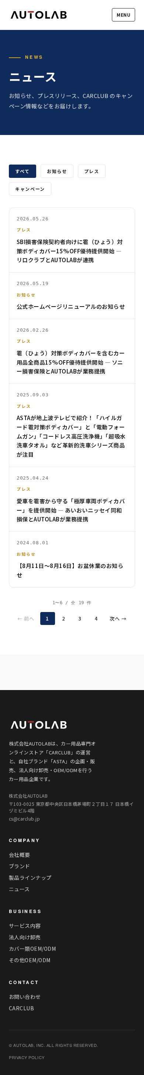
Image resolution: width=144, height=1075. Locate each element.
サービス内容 (25, 925)
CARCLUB (21, 1008)
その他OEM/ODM (30, 960)
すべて (22, 171)
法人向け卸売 (25, 937)
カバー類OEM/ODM (32, 948)
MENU (123, 14)
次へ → (118, 618)
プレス (91, 171)
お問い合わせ (25, 996)
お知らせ (57, 171)
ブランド (19, 866)
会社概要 (19, 854)
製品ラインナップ (30, 877)
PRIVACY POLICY (27, 1057)
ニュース (19, 889)
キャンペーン (30, 189)
